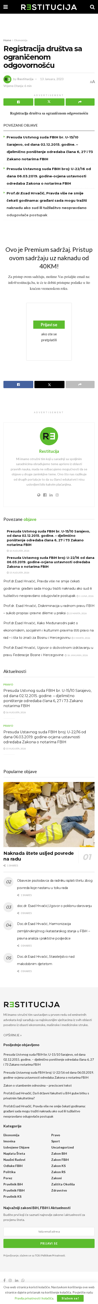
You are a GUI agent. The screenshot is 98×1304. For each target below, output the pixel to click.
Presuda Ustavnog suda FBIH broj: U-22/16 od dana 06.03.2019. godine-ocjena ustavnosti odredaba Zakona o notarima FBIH (49, 176)
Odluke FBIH (13, 1166)
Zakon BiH (59, 1153)
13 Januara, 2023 (52, 79)
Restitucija (25, 79)
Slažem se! (70, 1298)
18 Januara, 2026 (77, 655)
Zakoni (56, 1178)
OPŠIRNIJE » (12, 1035)
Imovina (9, 1141)
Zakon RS (58, 1172)
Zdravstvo (59, 1190)
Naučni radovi (14, 1159)
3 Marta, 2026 (82, 638)
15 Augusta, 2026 (19, 572)
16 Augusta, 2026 (19, 550)
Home (7, 40)
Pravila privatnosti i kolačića (34, 1298)
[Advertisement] (49, 24)
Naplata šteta (14, 1153)
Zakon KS (58, 1166)
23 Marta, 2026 (78, 613)
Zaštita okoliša (63, 1184)
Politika (9, 1172)
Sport (55, 1141)
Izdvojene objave (16, 1147)
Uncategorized (62, 1147)
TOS (37, 1255)
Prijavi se (49, 324)
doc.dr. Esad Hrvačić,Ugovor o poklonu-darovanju (54, 906)
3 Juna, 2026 (86, 596)
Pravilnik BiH (13, 1184)
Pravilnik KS (12, 1196)
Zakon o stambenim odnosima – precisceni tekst (37, 1085)
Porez (7, 1178)
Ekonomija (20, 40)
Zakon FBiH (60, 1159)
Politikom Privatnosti (53, 1255)
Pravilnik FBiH (14, 1190)
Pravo (8, 684)
